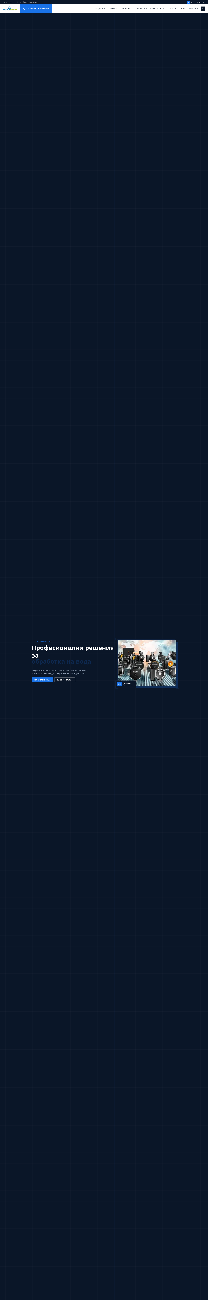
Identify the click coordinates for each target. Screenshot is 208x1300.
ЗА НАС (183, 9)
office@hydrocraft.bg (29, 2)
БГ (189, 2)
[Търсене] (203, 9)
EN (192, 2)
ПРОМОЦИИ (142, 9)
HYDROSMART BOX (157, 9)
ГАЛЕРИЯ (172, 9)
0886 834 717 (10, 2)
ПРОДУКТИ (99, 9)
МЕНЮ (201, 2)
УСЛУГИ (112, 9)
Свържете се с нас (42, 680)
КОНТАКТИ (193, 9)
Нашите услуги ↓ (65, 680)
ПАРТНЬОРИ (126, 9)
